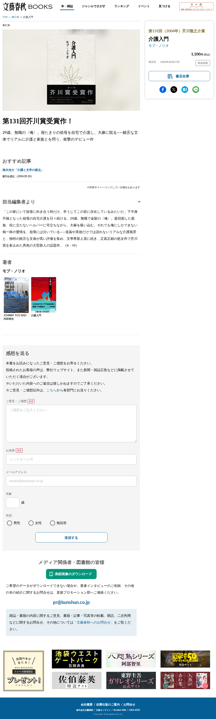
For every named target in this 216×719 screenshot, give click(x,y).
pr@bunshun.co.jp (71, 602)
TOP (5, 17)
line (195, 89)
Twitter (173, 89)
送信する (71, 537)
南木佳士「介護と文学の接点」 (23, 170)
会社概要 (87, 704)
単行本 (15, 17)
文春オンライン (103, 710)
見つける (164, 6)
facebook (162, 89)
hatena (184, 89)
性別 (9, 515)
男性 (17, 523)
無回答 (62, 523)
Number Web (119, 710)
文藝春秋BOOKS (27, 7)
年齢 (9, 493)
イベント (144, 6)
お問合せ (129, 704)
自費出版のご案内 (108, 704)
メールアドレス (16, 472)
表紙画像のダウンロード (73, 574)
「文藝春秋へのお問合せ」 (93, 622)
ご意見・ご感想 (16, 401)
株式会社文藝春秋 (84, 710)
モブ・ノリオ (158, 45)
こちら (51, 390)
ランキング (121, 6)
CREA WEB (134, 710)
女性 (38, 523)
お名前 (10, 450)
